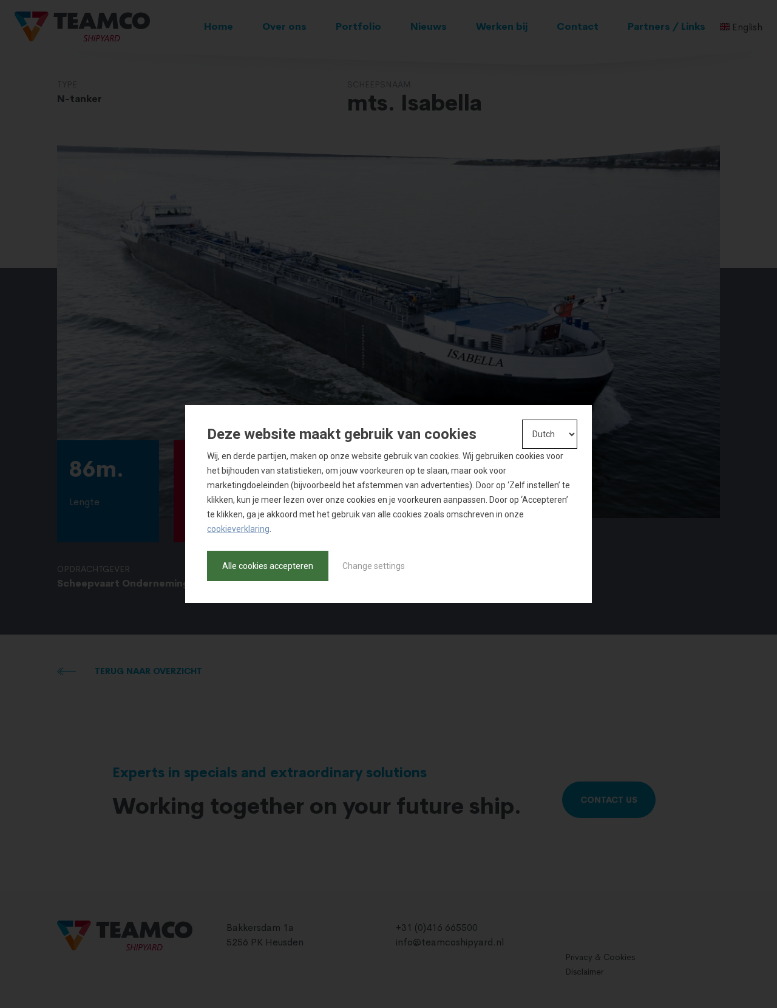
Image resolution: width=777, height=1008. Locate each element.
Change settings (373, 566)
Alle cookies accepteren (267, 566)
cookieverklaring (238, 529)
